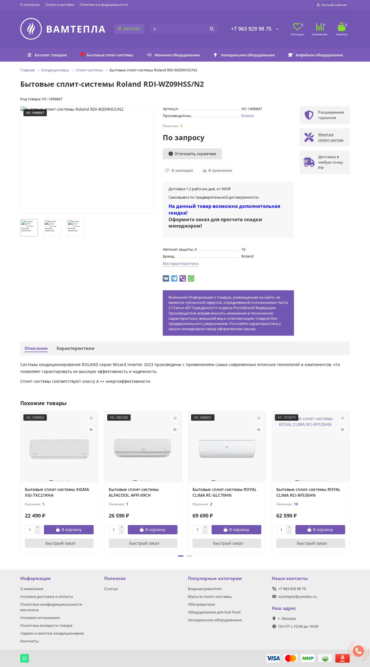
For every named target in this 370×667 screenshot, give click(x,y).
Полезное (115, 578)
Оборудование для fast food (214, 612)
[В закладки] (91, 418)
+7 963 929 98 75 (251, 28)
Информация (35, 578)
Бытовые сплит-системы (110, 55)
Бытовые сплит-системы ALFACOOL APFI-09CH (134, 492)
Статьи (111, 588)
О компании (30, 4)
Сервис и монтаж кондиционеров (52, 633)
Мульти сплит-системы (210, 596)
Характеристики (75, 348)
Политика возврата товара (46, 625)
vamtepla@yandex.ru (297, 596)
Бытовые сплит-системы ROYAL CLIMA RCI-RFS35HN (308, 492)
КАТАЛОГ (132, 28)
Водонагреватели (205, 588)
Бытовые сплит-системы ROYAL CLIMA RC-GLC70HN (225, 492)
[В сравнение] (91, 429)
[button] (181, 556)
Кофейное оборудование (319, 55)
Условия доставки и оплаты (46, 596)
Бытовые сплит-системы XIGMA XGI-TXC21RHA (57, 492)
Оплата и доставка (59, 4)
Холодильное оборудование (248, 55)
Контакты (29, 641)
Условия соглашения (40, 617)
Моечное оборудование (177, 55)
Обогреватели (201, 604)
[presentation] (21, 481)
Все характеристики (181, 263)
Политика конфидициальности (104, 4)
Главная (27, 70)
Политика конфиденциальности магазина (51, 607)
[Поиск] (212, 29)
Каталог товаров (51, 55)
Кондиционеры (55, 70)
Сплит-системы (89, 70)
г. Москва (287, 618)
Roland (247, 115)
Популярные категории (215, 578)
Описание (36, 348)
